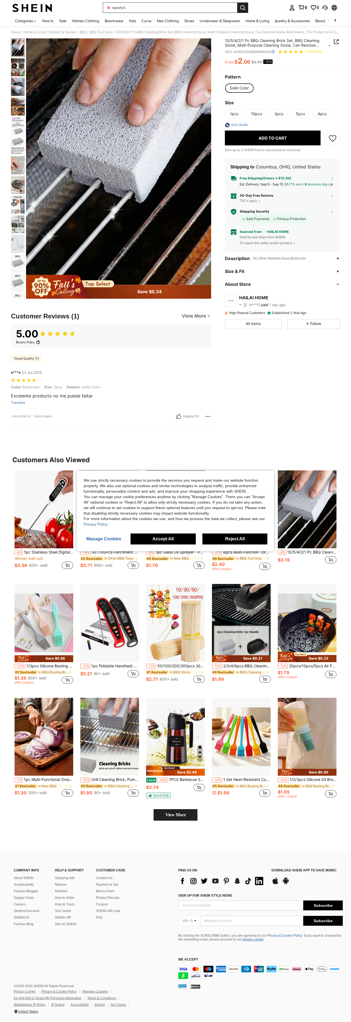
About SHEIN (23, 878)
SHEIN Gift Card (108, 911)
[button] (325, 7)
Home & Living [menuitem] (257, 21)
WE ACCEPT (188, 959)
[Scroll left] (328, 20)
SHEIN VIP (63, 917)
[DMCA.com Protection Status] (195, 986)
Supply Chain (24, 898)
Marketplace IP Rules (30, 1005)
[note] (44, 658)
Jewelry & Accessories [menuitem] (292, 21)
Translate (18, 403)
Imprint (100, 1005)
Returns (61, 885)
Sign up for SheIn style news (205, 895)
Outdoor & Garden (62, 32)
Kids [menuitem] (132, 21)
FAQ (99, 917)
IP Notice (58, 1005)
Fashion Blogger (26, 891)
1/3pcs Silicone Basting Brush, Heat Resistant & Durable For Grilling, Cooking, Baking (44, 666)
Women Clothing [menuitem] (85, 21)
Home (15, 32)
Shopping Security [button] (254, 211)
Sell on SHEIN (65, 924)
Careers (20, 904)
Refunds (61, 891)
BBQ (83, 32)
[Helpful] (178, 416)
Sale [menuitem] (62, 21)
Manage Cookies (95, 991)
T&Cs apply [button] (248, 201)
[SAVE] (332, 138)
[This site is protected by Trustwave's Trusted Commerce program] (182, 986)
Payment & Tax (107, 885)
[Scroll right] (335, 20)
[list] (222, 881)
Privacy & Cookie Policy (284, 936)
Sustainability (24, 885)
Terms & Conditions (101, 998)
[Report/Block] (208, 416)
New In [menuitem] (48, 21)
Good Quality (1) (26, 358)
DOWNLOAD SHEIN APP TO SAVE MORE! (303, 870)
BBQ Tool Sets (101, 32)
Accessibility (79, 1005)
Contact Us (104, 878)
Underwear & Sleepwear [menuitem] (220, 21)
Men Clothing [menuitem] (168, 21)
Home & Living (34, 32)
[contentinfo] (260, 972)
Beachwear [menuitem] (114, 21)
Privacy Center (25, 991)
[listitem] (43, 523)
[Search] (242, 7)
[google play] (286, 883)
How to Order (65, 898)
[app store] (275, 883)
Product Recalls (108, 898)
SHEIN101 (22, 917)
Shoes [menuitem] (189, 21)
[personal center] (292, 7)
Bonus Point (105, 891)
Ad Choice (118, 1005)
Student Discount (26, 911)
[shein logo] (32, 7)
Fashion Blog (23, 924)
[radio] (239, 88)
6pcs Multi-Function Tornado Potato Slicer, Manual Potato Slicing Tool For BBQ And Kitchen (242, 552)
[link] (302, 7)
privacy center (253, 939)
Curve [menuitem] (146, 21)
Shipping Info (65, 878)
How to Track (64, 904)
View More (175, 814)
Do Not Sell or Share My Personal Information (47, 998)
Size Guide (63, 911)
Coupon (102, 904)
